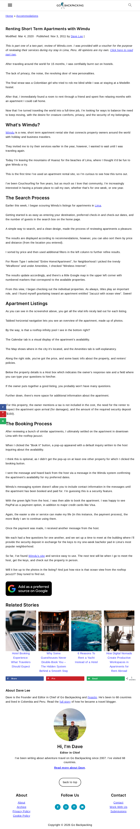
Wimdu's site (36, 555)
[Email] (82, 807)
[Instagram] (66, 807)
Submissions (118, 811)
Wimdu (10, 132)
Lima (98, 205)
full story (65, 701)
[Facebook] (58, 807)
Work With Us (118, 806)
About (21, 802)
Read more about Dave (69, 767)
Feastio (92, 697)
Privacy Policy (21, 811)
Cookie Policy (21, 815)
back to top (70, 782)
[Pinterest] (74, 807)
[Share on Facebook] (3, 407)
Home (9, 15)
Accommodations (27, 15)
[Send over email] (3, 421)
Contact (118, 802)
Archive (21, 806)
